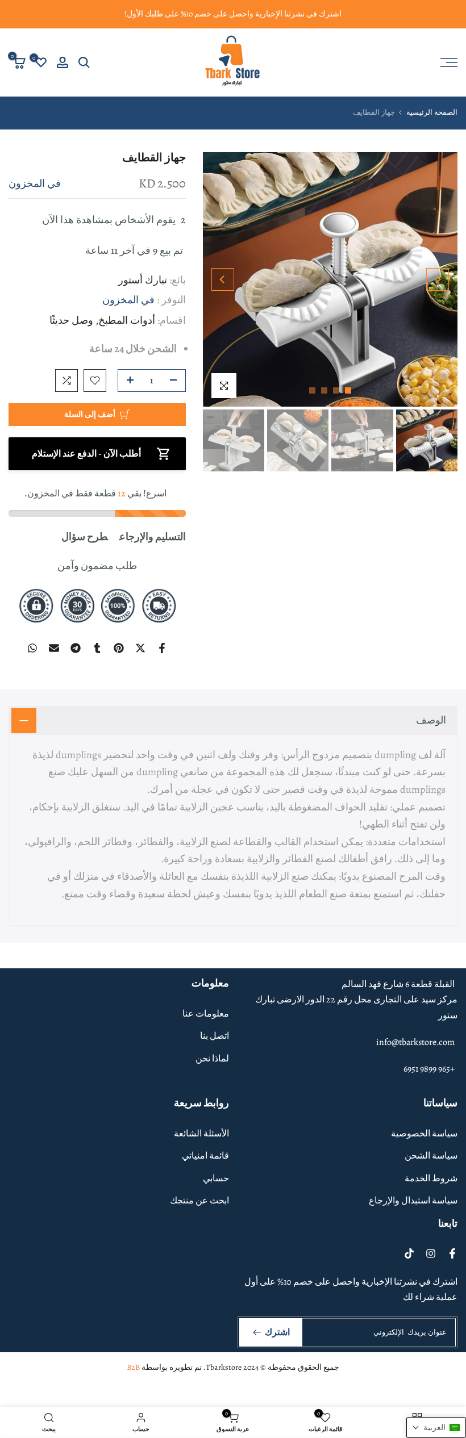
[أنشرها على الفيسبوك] (162, 648)
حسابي (216, 1178)
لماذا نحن (212, 1058)
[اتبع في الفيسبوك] (452, 1253)
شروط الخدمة (431, 1178)
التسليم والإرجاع (152, 537)
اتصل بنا (214, 1036)
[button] (436, 1427)
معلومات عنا (205, 1014)
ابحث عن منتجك (199, 1200)
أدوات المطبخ (126, 320)
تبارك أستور (142, 280)
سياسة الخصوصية (424, 1133)
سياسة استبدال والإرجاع (413, 1200)
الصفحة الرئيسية (431, 112)
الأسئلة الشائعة (201, 1133)
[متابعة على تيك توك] (409, 1253)
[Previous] (437, 279)
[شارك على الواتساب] (32, 648)
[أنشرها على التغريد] (140, 648)
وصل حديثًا (71, 320)
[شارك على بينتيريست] (119, 648)
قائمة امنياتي (205, 1155)
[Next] (222, 279)
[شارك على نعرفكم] (97, 648)
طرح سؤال (84, 537)
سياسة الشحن (431, 1155)
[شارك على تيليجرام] (75, 648)
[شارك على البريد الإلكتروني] (54, 648)
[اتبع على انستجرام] (431, 1253)
